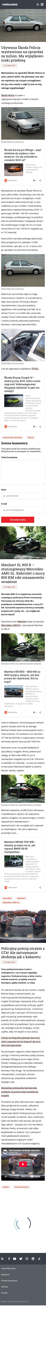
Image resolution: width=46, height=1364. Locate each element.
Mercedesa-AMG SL (11, 625)
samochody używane (12, 437)
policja (6, 1187)
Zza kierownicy (21, 1187)
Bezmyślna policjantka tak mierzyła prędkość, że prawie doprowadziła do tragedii (19, 1092)
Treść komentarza (9, 457)
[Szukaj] (38, 4)
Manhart (22, 621)
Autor (3, 489)
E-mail (4, 504)
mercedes (7, 898)
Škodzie (36, 1323)
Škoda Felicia (7, 95)
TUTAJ (35, 368)
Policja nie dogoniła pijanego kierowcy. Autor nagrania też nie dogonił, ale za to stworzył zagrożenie (20, 1041)
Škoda (31, 437)
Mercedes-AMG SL (11, 902)
